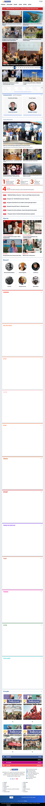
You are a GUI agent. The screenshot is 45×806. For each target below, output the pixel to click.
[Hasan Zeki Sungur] (12, 106)
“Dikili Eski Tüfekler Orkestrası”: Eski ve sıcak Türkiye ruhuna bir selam (23, 195)
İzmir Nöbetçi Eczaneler (32, 769)
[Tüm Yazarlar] (41, 95)
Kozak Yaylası (32, 98)
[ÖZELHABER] (41, 658)
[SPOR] (41, 425)
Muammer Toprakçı (32, 112)
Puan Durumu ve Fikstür (32, 774)
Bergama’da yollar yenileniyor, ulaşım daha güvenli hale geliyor (20, 189)
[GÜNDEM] (41, 292)
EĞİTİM (24, 4)
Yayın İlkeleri (25, 791)
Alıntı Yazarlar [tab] (17, 95)
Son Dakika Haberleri (32, 777)
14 (28, 67)
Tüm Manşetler (31, 775)
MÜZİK (5, 392)
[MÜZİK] (41, 392)
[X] (13, 779)
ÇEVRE (20, 4)
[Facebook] (11, 779)
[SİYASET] (41, 492)
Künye (24, 790)
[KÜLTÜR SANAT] (41, 325)
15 (30, 67)
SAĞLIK (29, 4)
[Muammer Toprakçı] (32, 106)
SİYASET (15, 4)
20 (39, 67)
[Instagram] (15, 779)
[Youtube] (17, 779)
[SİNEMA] (41, 458)
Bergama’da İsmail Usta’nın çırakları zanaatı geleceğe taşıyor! (10, 183)
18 (36, 67)
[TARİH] (41, 558)
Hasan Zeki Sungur (12, 112)
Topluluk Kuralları (6, 791)
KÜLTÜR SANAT (7, 325)
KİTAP (5, 359)
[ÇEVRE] (41, 625)
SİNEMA (5, 458)
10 (20, 67)
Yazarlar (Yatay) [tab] (7, 95)
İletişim (4, 790)
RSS (12, 797)
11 (22, 67)
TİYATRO (5, 592)
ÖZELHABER (9, 4)
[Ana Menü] (41, 1)
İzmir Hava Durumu (31, 770)
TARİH (5, 558)
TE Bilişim (25, 801)
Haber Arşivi (30, 778)
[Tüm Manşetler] (41, 119)
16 (32, 67)
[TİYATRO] (41, 591)
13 (26, 67)
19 (37, 67)
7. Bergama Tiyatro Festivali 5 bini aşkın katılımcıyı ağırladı (21, 213)
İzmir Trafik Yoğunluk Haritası (33, 773)
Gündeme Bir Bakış (12, 98)
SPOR (4, 425)
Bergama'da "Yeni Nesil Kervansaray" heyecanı (37, 183)
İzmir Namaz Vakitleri (32, 771)
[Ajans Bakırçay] (6, 1)
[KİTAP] (41, 358)
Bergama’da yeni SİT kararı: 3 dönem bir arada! (24, 182)
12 (24, 67)
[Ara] (40, 1)
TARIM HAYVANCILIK (9, 525)
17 (34, 67)
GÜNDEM (3, 4)
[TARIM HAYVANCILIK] (41, 525)
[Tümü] (41, 218)
